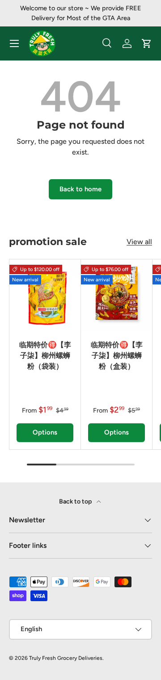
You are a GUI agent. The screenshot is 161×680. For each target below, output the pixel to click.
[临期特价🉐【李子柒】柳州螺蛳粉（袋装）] (44, 295)
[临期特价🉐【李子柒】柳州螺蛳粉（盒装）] (116, 295)
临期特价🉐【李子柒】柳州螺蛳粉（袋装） (45, 355)
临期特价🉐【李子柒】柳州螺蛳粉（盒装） (117, 355)
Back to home (80, 189)
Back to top (76, 501)
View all (139, 241)
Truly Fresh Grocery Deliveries (65, 658)
